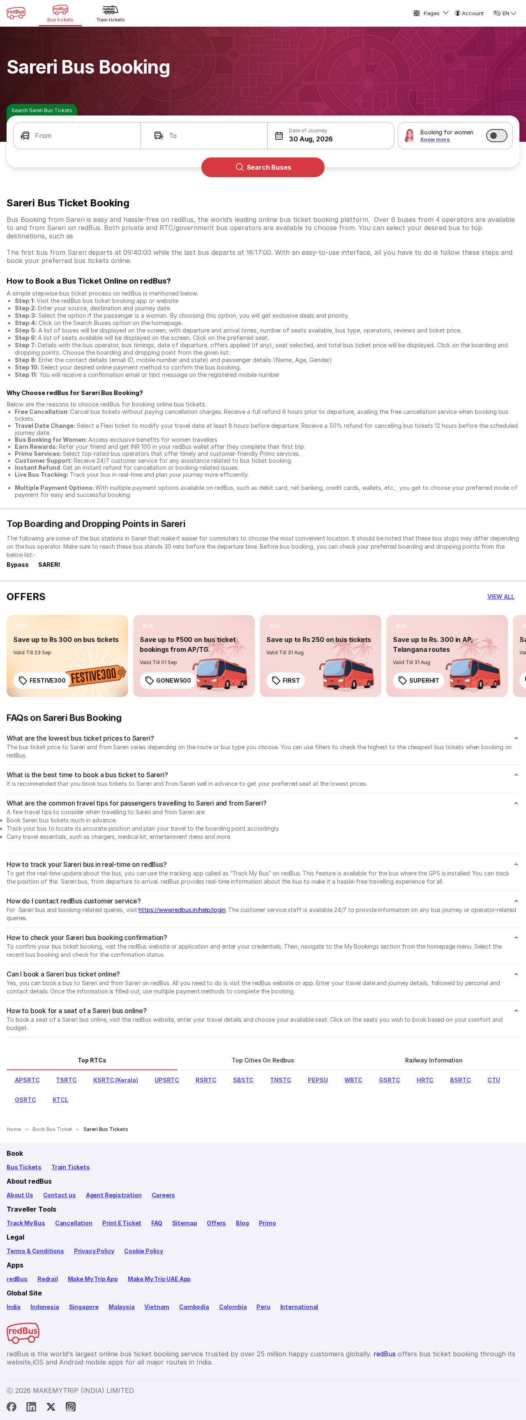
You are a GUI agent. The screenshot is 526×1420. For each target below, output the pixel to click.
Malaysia (121, 1306)
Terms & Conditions (35, 1250)
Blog (242, 1222)
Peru (263, 1306)
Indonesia (44, 1306)
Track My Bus (26, 1222)
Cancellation (73, 1222)
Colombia (233, 1306)
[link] (67, 656)
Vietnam (156, 1306)
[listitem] (21, 626)
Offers (216, 1222)
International (299, 1306)
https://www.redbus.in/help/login (181, 909)
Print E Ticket (121, 1222)
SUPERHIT (424, 680)
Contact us (59, 1194)
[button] (77, 135)
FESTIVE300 (48, 680)
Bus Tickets (24, 1167)
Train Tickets (70, 1167)
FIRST (291, 680)
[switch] (497, 135)
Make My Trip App (93, 1278)
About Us (20, 1194)
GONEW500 (173, 680)
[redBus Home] (16, 13)
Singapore (84, 1306)
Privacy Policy (94, 1250)
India (14, 1306)
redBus (17, 1278)
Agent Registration (114, 1194)
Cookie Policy (143, 1250)
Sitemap (184, 1222)
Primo (267, 1222)
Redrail (47, 1278)
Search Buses (269, 167)
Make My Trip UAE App (159, 1278)
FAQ (156, 1222)
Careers (163, 1194)
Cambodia (194, 1306)
